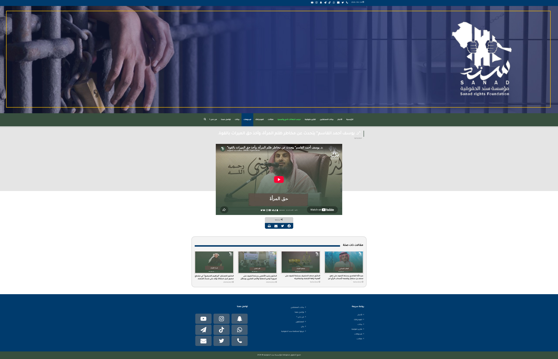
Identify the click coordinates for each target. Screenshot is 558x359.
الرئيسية (349, 120)
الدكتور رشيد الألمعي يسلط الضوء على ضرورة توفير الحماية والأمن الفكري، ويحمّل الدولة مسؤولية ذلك (258, 277)
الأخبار (340, 120)
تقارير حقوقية (310, 120)
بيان (302, 327)
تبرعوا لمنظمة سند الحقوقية (292, 332)
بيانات (237, 120)
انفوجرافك (259, 120)
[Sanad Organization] (279, 59)
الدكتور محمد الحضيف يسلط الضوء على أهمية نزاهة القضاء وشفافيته (302, 277)
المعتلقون (300, 322)
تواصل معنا (226, 120)
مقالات (270, 120)
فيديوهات (247, 120)
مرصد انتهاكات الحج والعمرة (289, 120)
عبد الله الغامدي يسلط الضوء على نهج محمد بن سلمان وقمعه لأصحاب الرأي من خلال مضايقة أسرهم (345, 277)
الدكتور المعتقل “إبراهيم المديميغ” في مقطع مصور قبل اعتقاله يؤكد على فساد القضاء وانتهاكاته (214, 277)
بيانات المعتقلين (326, 120)
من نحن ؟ (213, 120)
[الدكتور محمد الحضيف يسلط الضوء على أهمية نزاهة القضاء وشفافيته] (300, 262)
